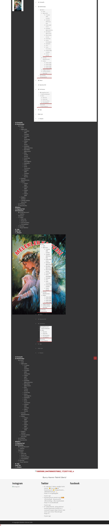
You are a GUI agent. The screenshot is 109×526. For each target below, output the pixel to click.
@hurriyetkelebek (58, 501)
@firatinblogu (48, 501)
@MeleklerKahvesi (49, 492)
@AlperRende (50, 507)
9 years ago (47, 496)
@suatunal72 (57, 499)
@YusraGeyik (48, 499)
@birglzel (49, 486)
